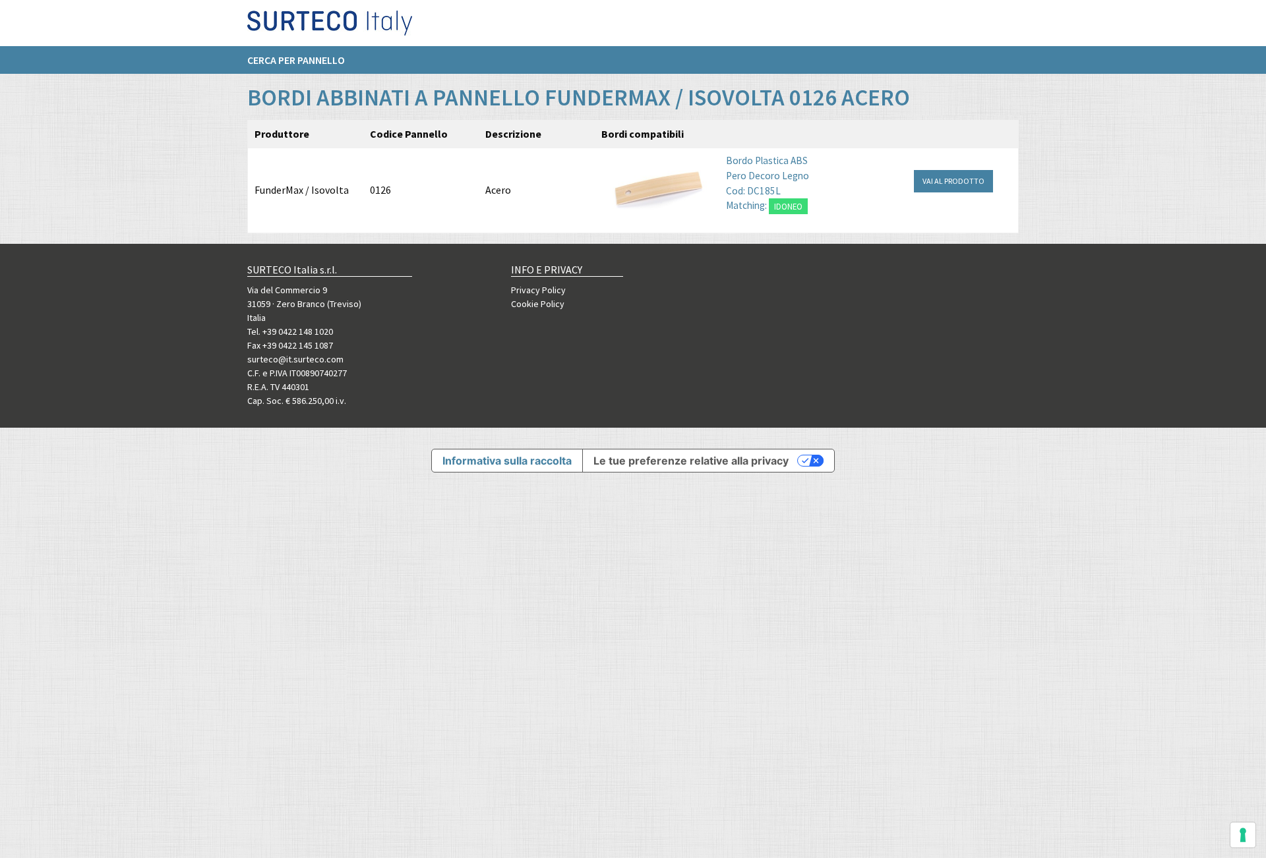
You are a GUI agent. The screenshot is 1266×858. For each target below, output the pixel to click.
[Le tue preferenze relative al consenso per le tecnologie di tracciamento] (1242, 834)
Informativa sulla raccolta (507, 460)
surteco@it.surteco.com (295, 359)
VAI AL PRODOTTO (953, 181)
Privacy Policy (538, 290)
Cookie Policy (537, 304)
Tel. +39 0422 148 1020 (290, 331)
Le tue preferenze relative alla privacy (691, 460)
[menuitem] (302, 60)
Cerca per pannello (296, 60)
